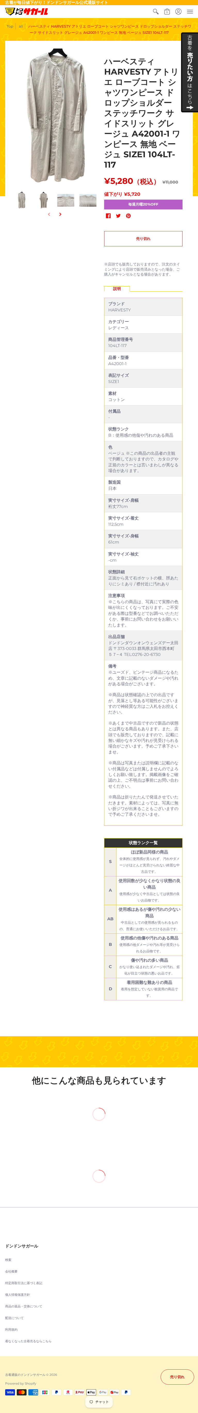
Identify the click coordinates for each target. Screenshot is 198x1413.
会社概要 (11, 1271)
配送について (14, 1318)
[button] (155, 11)
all (21, 26)
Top (10, 26)
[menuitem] (155, 11)
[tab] (117, 289)
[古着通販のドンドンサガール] (26, 11)
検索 (8, 1260)
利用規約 (11, 1329)
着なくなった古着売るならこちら (28, 1341)
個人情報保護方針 (17, 1295)
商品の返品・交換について (23, 1306)
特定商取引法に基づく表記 (23, 1283)
